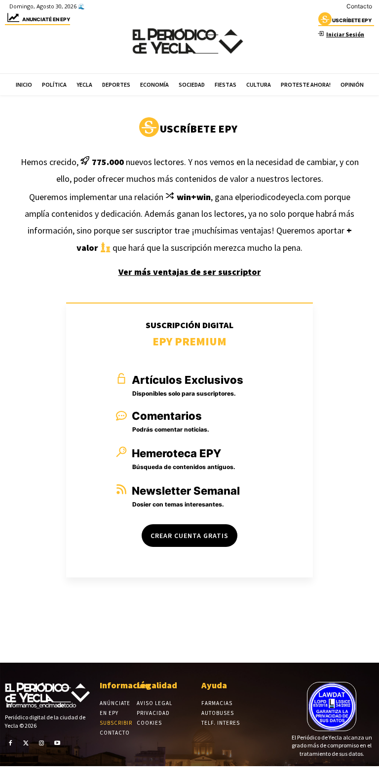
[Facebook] (10, 742)
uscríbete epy (352, 20)
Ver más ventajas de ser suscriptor (189, 271)
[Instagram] (41, 742)
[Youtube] (57, 742)
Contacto (359, 6)
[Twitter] (26, 742)
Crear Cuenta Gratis (189, 535)
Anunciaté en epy (46, 19)
